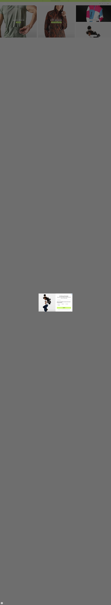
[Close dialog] (71, 294)
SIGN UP (64, 307)
